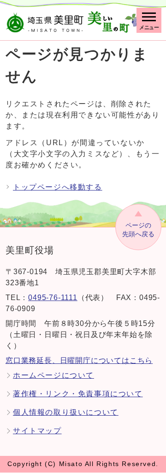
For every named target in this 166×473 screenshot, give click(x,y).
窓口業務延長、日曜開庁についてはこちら (79, 360)
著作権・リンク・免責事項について (78, 394)
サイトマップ (37, 431)
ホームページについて (53, 375)
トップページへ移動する (57, 187)
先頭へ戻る (138, 229)
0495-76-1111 (52, 297)
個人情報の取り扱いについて (66, 412)
